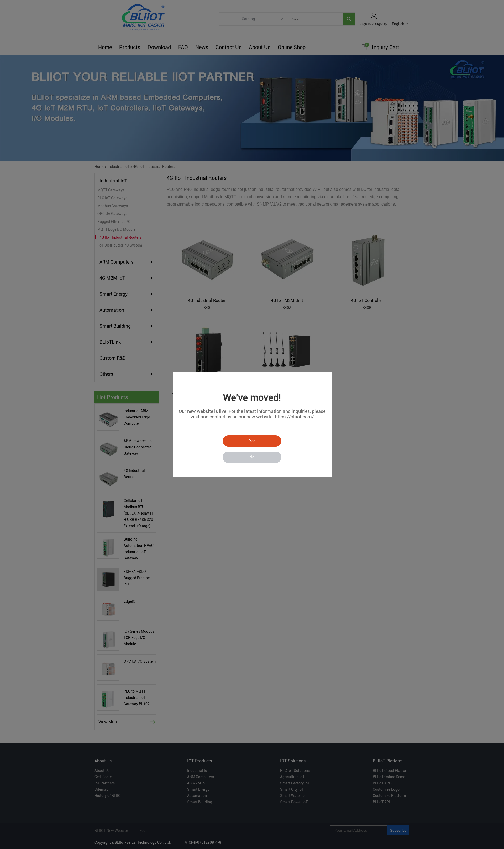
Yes (252, 441)
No (252, 457)
